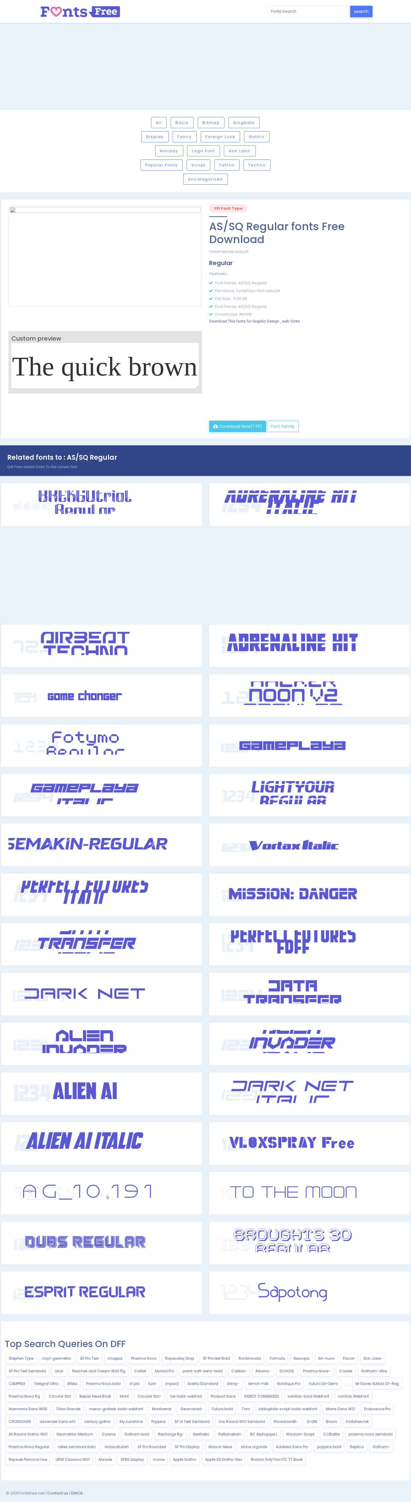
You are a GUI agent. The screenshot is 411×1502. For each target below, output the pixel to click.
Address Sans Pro (292, 1446)
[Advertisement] (205, 67)
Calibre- (239, 1371)
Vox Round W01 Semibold (241, 1421)
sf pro (134, 1383)
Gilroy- (233, 1383)
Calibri (140, 1371)
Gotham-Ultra (374, 1371)
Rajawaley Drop (179, 1358)
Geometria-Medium (74, 1434)
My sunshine (131, 1421)
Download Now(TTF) (240, 426)
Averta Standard (202, 1383)
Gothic (257, 136)
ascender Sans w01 (58, 1421)
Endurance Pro (377, 1408)
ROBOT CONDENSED (261, 1396)
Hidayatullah (117, 1446)
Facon (349, 1358)
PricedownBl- (286, 1421)
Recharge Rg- (171, 1434)
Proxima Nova (143, 1358)
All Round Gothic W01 (28, 1434)
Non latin (240, 150)
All (159, 122)
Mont (124, 1396)
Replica (357, 1446)
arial (59, 1371)
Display (155, 136)
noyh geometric (56, 1358)
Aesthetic (201, 1434)
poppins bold (329, 1446)
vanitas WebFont (353, 1396)
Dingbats (244, 122)
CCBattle (331, 1434)
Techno (257, 165)
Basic (182, 122)
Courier (345, 1371)
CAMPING (17, 1383)
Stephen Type (21, 1358)
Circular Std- (150, 1396)
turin (152, 1383)
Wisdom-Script (300, 1434)
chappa (114, 1358)
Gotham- (381, 1446)
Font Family (283, 426)
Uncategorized (205, 179)
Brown (331, 1421)
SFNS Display (132, 1459)
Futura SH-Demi (323, 1383)
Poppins (158, 1421)
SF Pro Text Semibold (27, 1371)
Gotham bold (136, 1434)
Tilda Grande (68, 1408)
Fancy (185, 136)
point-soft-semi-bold (203, 1371)
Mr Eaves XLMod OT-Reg (377, 1383)
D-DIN (312, 1421)
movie (158, 1459)
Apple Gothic (184, 1459)
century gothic (97, 1421)
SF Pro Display (187, 1446)
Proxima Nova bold (103, 1383)
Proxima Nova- (316, 1371)
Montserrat (162, 1408)
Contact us (57, 1493)
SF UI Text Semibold (192, 1421)
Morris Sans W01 (340, 1408)
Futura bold (222, 1408)
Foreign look (220, 136)
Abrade (105, 1459)
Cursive (109, 1434)
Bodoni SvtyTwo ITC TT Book (276, 1459)
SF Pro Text (89, 1358)
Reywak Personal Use (28, 1459)
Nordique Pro (288, 1383)
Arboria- (263, 1371)
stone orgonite (254, 1446)
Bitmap (211, 122)
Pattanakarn (229, 1434)
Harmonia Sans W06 (28, 1408)
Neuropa (301, 1358)
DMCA (77, 1493)
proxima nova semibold (370, 1434)
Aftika (72, 1383)
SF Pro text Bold (216, 1358)
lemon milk (258, 1383)
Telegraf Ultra (46, 1383)
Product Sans (223, 1396)
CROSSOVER (20, 1421)
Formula (277, 1358)
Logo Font (203, 150)
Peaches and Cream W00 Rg (98, 1371)
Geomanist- (191, 1408)
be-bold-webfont (186, 1396)
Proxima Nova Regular (29, 1446)
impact (172, 1383)
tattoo (227, 165)
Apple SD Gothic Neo (223, 1459)
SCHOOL (287, 1371)
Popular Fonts (161, 165)
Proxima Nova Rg (24, 1396)
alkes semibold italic (77, 1446)
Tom (246, 1408)
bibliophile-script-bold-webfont (288, 1408)
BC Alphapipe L (263, 1434)
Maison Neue (220, 1446)
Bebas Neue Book (95, 1396)
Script (198, 165)
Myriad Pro (164, 1371)
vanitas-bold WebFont (308, 1396)
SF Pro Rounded (152, 1446)
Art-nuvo (326, 1358)
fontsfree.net (357, 1421)
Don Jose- (372, 1358)
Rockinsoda (250, 1358)
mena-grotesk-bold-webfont (116, 1408)
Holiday (169, 150)
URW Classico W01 (73, 1459)
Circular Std (60, 1396)
